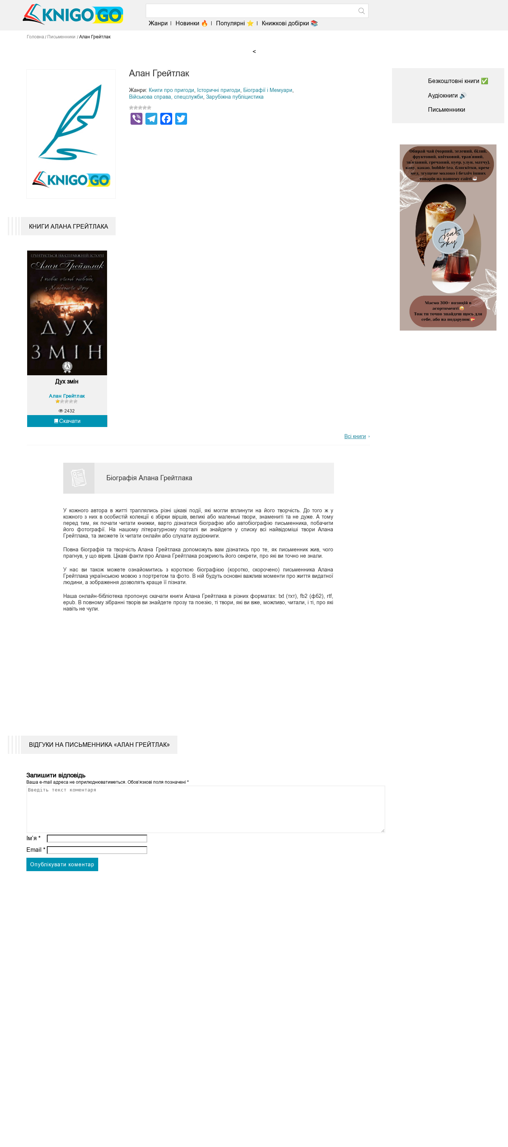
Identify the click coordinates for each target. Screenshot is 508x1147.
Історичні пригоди (218, 90)
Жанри (158, 23)
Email (35, 850)
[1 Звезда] (131, 107)
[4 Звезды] (144, 107)
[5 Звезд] (149, 107)
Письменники (446, 109)
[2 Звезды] (136, 107)
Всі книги (355, 436)
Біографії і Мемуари (267, 90)
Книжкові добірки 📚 (290, 23)
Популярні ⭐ (235, 23)
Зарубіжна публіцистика (235, 97)
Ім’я (33, 838)
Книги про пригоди (171, 90)
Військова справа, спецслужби (166, 97)
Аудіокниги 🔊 (447, 95)
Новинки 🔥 (192, 23)
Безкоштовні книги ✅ (458, 81)
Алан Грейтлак (67, 396)
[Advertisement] (194, 668)
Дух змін (66, 381)
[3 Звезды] (140, 107)
